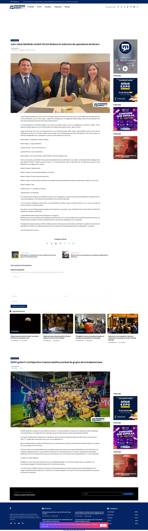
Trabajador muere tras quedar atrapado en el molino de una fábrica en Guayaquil (90, 337)
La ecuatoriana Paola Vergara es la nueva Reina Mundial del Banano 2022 (89, 520)
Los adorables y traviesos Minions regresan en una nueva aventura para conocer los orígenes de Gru (89, 513)
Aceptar (103, 525)
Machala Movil (15, 48)
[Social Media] (118, 7)
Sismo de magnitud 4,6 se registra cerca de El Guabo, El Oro (38, 1)
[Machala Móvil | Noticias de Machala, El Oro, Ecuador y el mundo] (17, 7)
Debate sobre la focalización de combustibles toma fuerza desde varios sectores (57, 520)
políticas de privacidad (83, 524)
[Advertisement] (74, 23)
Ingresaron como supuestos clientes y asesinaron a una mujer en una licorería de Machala (122, 338)
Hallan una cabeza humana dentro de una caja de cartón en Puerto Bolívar (56, 337)
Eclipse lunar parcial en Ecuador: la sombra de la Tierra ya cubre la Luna (25, 337)
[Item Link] (25, 324)
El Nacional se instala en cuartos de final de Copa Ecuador (56, 513)
